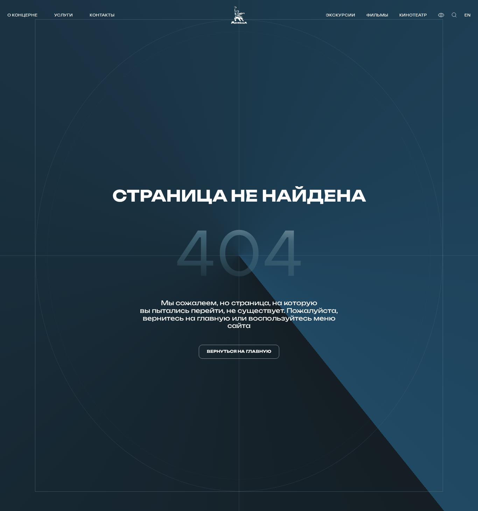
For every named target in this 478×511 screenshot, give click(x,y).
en (467, 15)
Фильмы (377, 15)
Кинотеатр (413, 15)
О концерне (22, 15)
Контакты (102, 15)
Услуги (63, 15)
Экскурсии (340, 15)
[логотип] (239, 15)
